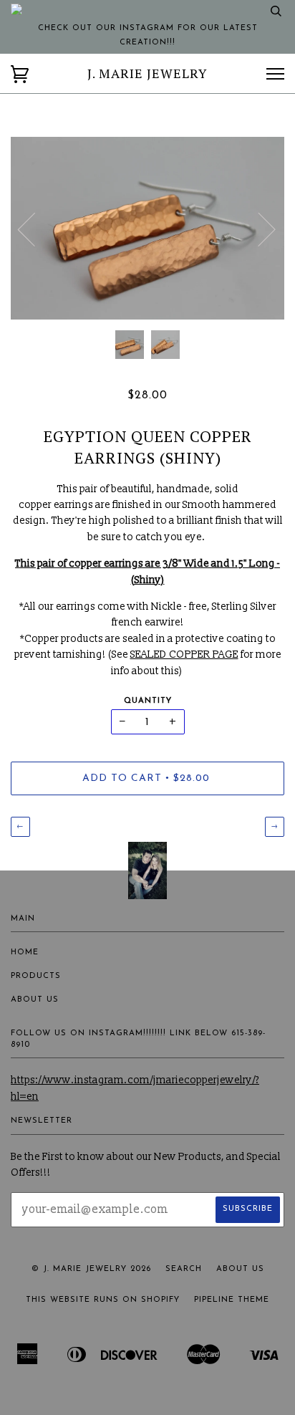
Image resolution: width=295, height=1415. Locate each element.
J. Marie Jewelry (147, 73)
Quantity (148, 701)
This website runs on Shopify (103, 1300)
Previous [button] (35, 228)
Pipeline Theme (231, 1300)
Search (183, 1269)
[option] (147, 228)
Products (36, 976)
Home (25, 952)
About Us (35, 1000)
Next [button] (258, 228)
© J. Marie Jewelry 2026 (91, 1269)
